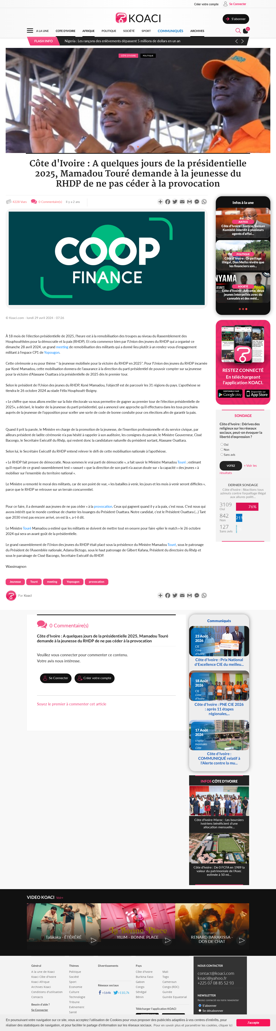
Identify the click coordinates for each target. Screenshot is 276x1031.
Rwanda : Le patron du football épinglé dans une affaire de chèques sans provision (125, 41)
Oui (226, 444)
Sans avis (229, 454)
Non (226, 449)
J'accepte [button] (253, 1022)
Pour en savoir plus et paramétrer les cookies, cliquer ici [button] (193, 1025)
